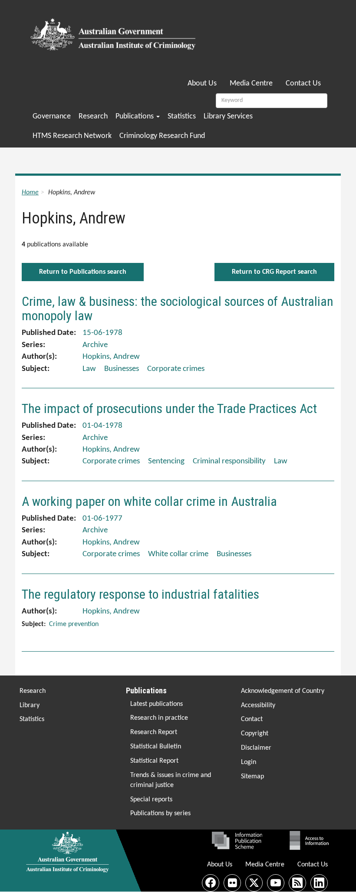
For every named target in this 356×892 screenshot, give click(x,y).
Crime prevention (74, 624)
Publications (135, 116)
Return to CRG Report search (274, 272)
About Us (202, 83)
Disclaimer (256, 747)
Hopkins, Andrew (111, 357)
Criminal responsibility (229, 461)
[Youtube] (276, 883)
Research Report (153, 732)
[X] (254, 883)
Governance (52, 116)
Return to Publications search (82, 272)
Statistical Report (154, 761)
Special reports (151, 799)
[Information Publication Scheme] (236, 840)
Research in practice (159, 718)
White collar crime (178, 554)
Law (89, 369)
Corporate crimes (175, 369)
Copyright (254, 733)
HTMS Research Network (72, 136)
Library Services (228, 116)
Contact (252, 719)
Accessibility (258, 705)
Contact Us (303, 83)
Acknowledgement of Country (282, 691)
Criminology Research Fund (162, 136)
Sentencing (166, 461)
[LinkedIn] (319, 883)
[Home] (114, 31)
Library (30, 705)
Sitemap (252, 776)
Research (93, 116)
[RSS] (297, 883)
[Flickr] (232, 883)
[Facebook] (210, 883)
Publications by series (160, 813)
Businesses (121, 369)
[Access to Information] (311, 840)
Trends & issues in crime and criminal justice (170, 780)
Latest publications (156, 704)
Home (30, 192)
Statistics (182, 116)
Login (248, 762)
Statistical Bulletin (155, 746)
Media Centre (251, 83)
